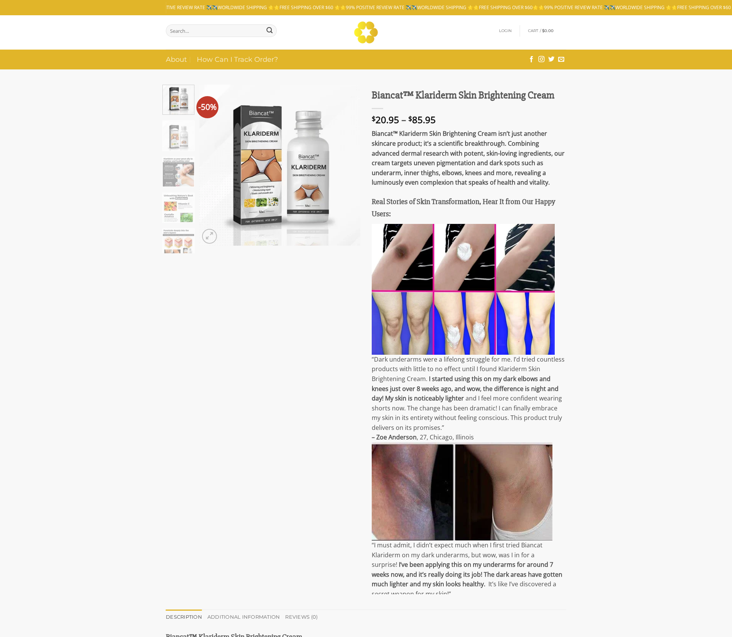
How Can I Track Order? (237, 59)
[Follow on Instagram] (541, 59)
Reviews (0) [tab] (301, 617)
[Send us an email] (561, 59)
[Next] (348, 165)
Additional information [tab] (243, 617)
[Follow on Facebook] (531, 59)
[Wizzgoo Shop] (366, 32)
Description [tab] (184, 617)
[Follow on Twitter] (551, 59)
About (176, 59)
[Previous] (212, 165)
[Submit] (269, 31)
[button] (505, 31)
